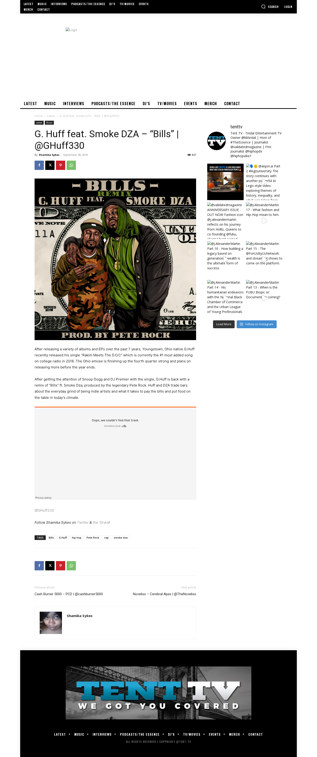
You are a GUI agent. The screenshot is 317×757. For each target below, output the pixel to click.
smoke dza (121, 537)
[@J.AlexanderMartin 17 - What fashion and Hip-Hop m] (264, 220)
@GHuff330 (44, 510)
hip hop (76, 537)
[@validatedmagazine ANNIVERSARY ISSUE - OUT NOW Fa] (225, 220)
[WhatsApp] (71, 165)
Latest (51, 116)
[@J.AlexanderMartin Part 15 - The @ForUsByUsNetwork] (264, 259)
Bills (51, 537)
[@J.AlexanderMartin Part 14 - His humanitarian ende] (225, 298)
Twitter (83, 522)
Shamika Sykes (49, 154)
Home (39, 116)
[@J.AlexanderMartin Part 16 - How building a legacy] (225, 259)
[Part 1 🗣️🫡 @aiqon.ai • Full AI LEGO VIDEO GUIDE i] (225, 182)
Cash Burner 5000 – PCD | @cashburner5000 (69, 594)
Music (49, 122)
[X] (50, 165)
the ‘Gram (101, 522)
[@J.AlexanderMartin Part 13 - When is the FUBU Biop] (264, 298)
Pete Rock (93, 537)
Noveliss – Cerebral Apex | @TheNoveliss (164, 594)
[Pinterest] (60, 165)
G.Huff (63, 537)
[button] (270, 6)
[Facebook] (39, 165)
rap (106, 537)
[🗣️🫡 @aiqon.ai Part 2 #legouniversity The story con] (264, 182)
